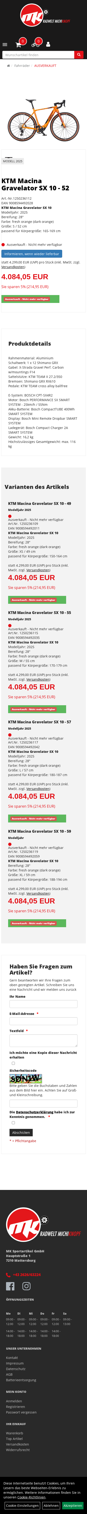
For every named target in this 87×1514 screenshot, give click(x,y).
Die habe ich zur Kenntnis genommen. (42, 1114)
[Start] (8, 65)
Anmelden (14, 1401)
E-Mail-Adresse (22, 1013)
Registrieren (15, 1406)
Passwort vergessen (21, 1412)
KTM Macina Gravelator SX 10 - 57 (39, 722)
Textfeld (17, 1031)
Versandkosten (12, 267)
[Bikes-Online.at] (45, 15)
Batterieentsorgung (21, 1380)
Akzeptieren (73, 1505)
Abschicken (21, 1132)
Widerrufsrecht (18, 1450)
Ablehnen (51, 1505)
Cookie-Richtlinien (31, 1497)
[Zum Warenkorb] (18, 45)
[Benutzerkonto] (48, 44)
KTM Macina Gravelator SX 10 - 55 (39, 612)
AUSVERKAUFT (45, 65)
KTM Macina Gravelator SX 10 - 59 (39, 831)
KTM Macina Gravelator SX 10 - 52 (35, 184)
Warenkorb (14, 1433)
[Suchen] (79, 55)
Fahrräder (22, 65)
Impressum (15, 1363)
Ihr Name (18, 996)
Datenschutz (16, 1369)
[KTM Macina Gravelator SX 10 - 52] (43, 118)
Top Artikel (14, 1438)
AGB (9, 1374)
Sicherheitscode (23, 1070)
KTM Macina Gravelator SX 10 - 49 (39, 503)
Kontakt (12, 1357)
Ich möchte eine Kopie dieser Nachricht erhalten (43, 1054)
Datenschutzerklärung (34, 1112)
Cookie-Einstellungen (22, 1505)
